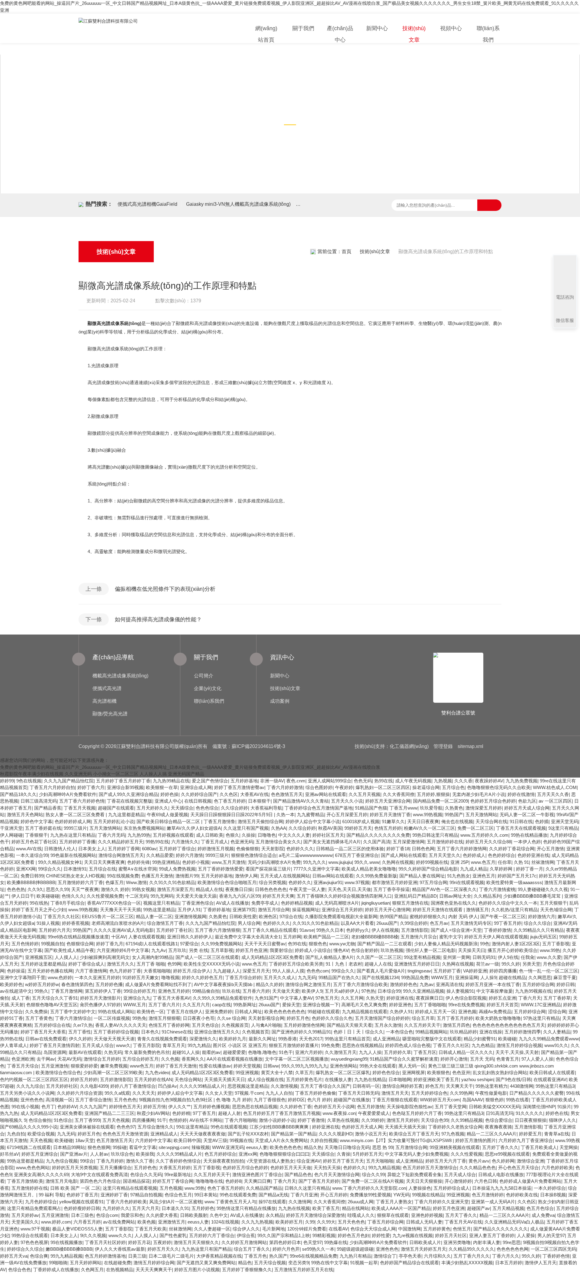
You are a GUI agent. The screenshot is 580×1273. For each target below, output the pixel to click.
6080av (149, 848)
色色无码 (363, 780)
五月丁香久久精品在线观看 (270, 930)
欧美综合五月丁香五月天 (414, 1133)
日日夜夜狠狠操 (530, 1120)
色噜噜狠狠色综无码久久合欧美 (498, 787)
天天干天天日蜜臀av (264, 943)
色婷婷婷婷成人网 (73, 821)
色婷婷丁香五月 (82, 1194)
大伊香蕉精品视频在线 (219, 1256)
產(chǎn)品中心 (340, 34)
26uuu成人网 (360, 1201)
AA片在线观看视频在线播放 (235, 1058)
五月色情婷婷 (25, 943)
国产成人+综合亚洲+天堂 (456, 930)
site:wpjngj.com (174, 1147)
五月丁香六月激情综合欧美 (360, 984)
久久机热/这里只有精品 (514, 909)
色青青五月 (507, 1058)
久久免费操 (36, 1011)
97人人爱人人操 (537, 1058)
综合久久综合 (537, 923)
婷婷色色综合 (386, 1072)
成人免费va (543, 1215)
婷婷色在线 (557, 1113)
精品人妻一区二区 (154, 916)
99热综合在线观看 (29, 1235)
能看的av (211, 1052)
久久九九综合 (30, 1086)
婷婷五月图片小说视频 (197, 1269)
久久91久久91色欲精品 (172, 882)
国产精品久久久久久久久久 (500, 1228)
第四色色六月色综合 (100, 1181)
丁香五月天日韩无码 (358, 1093)
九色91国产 (266, 998)
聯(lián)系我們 (488, 34)
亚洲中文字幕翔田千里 (22, 977)
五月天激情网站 (481, 814)
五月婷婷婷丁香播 (77, 841)
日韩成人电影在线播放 (501, 1174)
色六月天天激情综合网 (336, 1174)
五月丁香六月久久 (471, 1256)
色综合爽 (39, 1256)
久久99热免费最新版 (376, 875)
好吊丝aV (9, 1154)
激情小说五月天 (371, 1133)
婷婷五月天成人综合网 (526, 807)
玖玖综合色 (122, 1154)
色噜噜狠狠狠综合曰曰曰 (284, 1154)
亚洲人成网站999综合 (329, 780)
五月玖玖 (177, 950)
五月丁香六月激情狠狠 (217, 930)
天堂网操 (568, 1147)
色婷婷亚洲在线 (533, 855)
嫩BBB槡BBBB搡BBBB (69, 1249)
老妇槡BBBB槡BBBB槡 (374, 936)
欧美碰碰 (507, 1038)
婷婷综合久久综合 (25, 1249)
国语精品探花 (136, 1181)
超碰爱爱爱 (234, 1052)
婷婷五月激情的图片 (475, 1140)
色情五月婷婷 (387, 828)
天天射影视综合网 (266, 1018)
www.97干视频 (35, 1228)
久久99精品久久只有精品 (539, 930)
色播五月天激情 (157, 875)
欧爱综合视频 (41, 1133)
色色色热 (16, 889)
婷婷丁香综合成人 (86, 963)
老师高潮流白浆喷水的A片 (118, 923)
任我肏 (527, 957)
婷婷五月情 (154, 1106)
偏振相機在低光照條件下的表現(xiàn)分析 (165, 589)
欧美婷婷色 (11, 984)
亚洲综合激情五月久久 (217, 1031)
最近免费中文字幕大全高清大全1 (248, 936)
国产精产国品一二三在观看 (384, 943)
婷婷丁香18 (397, 848)
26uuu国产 (387, 923)
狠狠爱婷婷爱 (84, 1065)
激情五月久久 (120, 963)
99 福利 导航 (51, 1194)
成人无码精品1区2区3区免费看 (272, 957)
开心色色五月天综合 (518, 1167)
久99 (309, 1221)
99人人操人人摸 (288, 970)
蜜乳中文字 (450, 936)
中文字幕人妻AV (296, 998)
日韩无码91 (483, 957)
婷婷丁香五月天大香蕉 (43, 1031)
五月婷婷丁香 (447, 970)
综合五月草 (423, 1018)
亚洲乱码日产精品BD (415, 896)
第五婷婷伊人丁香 (103, 991)
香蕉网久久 (193, 1058)
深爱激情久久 (203, 1038)
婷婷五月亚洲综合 (39, 1154)
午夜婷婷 (344, 787)
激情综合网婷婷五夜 (402, 1086)
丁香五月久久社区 (61, 916)
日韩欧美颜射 (193, 1215)
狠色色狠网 (99, 1147)
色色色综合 (207, 807)
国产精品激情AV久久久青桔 (301, 801)
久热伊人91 (401, 1011)
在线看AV (338, 1228)
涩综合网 (557, 1011)
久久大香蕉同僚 (398, 794)
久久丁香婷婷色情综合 (178, 1160)
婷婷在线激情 (521, 794)
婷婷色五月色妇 (353, 1235)
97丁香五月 (204, 1113)
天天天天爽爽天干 (154, 1269)
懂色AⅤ (341, 950)
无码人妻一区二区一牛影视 (527, 814)
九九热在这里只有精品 (72, 835)
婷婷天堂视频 (247, 1065)
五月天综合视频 (270, 1262)
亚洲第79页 (244, 909)
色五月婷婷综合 (220, 1154)
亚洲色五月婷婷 (174, 991)
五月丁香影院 (118, 1228)
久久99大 (326, 1221)
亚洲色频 (467, 1011)
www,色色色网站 (33, 1167)
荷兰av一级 (487, 963)
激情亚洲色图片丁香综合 (257, 1174)
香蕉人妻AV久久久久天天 (120, 1025)
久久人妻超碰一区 (212, 1228)
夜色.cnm (295, 780)
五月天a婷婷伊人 (342, 991)
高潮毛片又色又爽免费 (364, 1004)
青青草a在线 (556, 1133)
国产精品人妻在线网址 (422, 875)
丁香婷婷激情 (497, 930)
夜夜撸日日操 (239, 889)
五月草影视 (222, 950)
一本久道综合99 (32, 855)
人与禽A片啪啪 (266, 1025)
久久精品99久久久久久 (471, 1249)
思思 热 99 (382, 1147)
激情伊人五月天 (540, 1262)
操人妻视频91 (460, 991)
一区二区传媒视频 (112, 1018)
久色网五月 (92, 1269)
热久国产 (278, 1256)
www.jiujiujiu (340, 862)
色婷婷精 (181, 1113)
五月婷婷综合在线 (52, 1025)
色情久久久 (73, 896)
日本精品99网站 (69, 1147)
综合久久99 (373, 1174)
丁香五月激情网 (66, 991)
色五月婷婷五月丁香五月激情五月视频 (281, 1113)
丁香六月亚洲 (304, 1194)
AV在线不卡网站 (205, 1120)
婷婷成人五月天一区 (435, 1011)
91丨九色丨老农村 (344, 963)
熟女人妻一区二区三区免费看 (76, 814)
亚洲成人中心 (168, 801)
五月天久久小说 (347, 801)
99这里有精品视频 (422, 957)
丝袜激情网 (542, 862)
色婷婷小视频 (195, 862)
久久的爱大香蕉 (162, 1215)
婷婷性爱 (381, 1235)
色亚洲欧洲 (22, 1058)
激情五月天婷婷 (402, 1120)
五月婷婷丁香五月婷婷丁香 (123, 780)
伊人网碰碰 (11, 835)
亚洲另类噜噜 (457, 1242)
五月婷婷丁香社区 (174, 930)
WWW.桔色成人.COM (555, 787)
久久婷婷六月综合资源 (79, 1093)
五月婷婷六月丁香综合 (211, 1235)
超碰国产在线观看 (116, 807)
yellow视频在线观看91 (81, 1201)
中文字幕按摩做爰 (494, 991)
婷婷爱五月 (530, 1133)
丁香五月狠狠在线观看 (394, 1099)
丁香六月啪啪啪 (240, 1120)
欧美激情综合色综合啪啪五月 (227, 882)
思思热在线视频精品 (362, 1045)
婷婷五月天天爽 (278, 896)
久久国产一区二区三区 (378, 957)
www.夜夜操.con (339, 1113)
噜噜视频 (170, 977)
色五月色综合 (540, 1208)
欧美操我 (145, 1154)
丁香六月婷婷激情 (285, 787)
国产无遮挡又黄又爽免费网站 (206, 1262)
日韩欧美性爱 (242, 916)
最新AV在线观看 (85, 1052)
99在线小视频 (25, 1106)
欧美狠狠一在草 (162, 787)
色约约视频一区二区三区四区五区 (34, 1079)
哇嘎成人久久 (361, 1215)
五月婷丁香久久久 (500, 1147)
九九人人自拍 (279, 1093)
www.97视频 (357, 882)
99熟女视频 (143, 889)
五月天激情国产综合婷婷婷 (382, 1018)
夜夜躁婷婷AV (489, 780)
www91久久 (556, 1045)
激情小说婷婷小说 (277, 1120)
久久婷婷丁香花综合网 (511, 848)
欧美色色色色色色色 (284, 1011)
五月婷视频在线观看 (173, 835)
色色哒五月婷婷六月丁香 (417, 1113)
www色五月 (141, 1065)
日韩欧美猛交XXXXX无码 (494, 1106)
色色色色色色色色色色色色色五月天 (508, 1025)
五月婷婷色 (203, 1208)
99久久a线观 (117, 1093)
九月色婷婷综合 (41, 1201)
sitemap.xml (470, 746)
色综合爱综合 (498, 1120)
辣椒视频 (201, 1147)
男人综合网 (249, 923)
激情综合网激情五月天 (121, 855)
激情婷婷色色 (403, 984)
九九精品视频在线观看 (364, 1011)
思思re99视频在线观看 (507, 1154)
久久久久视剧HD (336, 1133)
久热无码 (113, 1052)
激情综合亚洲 (530, 1160)
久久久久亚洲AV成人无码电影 (124, 930)
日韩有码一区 (366, 1086)
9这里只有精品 (563, 828)
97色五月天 (326, 998)
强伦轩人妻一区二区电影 (431, 950)
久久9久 (35, 889)
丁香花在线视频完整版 (129, 801)
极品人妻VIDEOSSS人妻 (77, 1228)
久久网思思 (539, 977)
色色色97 (126, 1126)
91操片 (564, 1106)
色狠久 (232, 835)
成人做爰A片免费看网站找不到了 (158, 984)
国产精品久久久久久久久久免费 (378, 835)
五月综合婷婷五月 (140, 1058)
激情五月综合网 (274, 909)
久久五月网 (352, 998)
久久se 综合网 (231, 1018)
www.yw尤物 (342, 943)
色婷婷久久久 (300, 848)
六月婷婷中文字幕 (153, 1140)
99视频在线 (241, 1140)
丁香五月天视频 (79, 807)
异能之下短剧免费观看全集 (414, 1174)
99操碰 (120, 1147)
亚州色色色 (32, 1099)
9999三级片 (75, 828)
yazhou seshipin (477, 1079)
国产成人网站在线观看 (403, 855)
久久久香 (463, 780)
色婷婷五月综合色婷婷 (493, 801)
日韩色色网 (423, 848)
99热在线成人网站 (116, 1011)
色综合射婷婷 (364, 950)
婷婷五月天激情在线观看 (438, 909)
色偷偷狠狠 (247, 848)
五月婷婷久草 (397, 1052)
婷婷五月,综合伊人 (192, 970)
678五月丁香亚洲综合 (357, 855)
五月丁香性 (79, 1031)
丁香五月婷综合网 (385, 1221)
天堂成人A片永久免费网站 (281, 1140)
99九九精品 (199, 1045)
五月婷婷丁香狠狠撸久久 (247, 1269)
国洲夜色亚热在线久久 (453, 902)
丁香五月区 (425, 1052)
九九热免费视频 (521, 780)
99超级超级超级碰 (355, 1249)
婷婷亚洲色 (400, 1004)
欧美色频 (146, 1221)
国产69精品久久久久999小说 (28, 1126)
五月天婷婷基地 (217, 875)
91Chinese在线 (177, 1031)
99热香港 (287, 1038)
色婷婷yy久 (357, 930)
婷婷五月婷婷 (84, 1079)
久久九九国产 (93, 1106)
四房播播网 (143, 1120)
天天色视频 (41, 1140)
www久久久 (120, 1235)
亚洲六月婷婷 (308, 1052)
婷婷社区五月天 (328, 835)
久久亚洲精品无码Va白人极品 (514, 1221)
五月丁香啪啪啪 (430, 1004)
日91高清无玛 (499, 1113)
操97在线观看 (272, 1201)
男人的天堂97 (551, 1235)
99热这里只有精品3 (555, 1086)
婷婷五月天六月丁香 (445, 1160)
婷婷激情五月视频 (216, 848)
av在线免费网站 (119, 1221)
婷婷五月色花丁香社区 (34, 841)
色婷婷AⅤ (67, 1106)
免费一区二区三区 (475, 828)
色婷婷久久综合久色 (332, 1018)
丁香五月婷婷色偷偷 (315, 1093)
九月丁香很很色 (269, 1099)
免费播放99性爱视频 (370, 1194)
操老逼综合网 (426, 787)
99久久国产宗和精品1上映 (283, 1235)
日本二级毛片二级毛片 (171, 1256)
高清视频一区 (59, 1099)
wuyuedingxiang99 (349, 1058)
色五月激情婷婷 (488, 1194)
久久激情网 (299, 1201)
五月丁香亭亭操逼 (391, 889)
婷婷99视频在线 (432, 862)
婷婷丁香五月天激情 (176, 1065)
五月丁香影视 (555, 943)
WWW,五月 (134, 1004)
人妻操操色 (419, 1188)
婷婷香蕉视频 (75, 923)
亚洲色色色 (387, 1249)
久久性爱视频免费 (105, 896)
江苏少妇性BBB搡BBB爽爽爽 (280, 1126)
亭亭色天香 (410, 1256)
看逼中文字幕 (142, 1147)
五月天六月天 (145, 1208)
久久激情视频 (284, 1086)
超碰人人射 (229, 1113)
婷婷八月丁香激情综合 (133, 1086)
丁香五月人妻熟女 (394, 1201)
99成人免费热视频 (177, 868)
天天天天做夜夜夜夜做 (202, 1133)
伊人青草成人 (13, 1045)
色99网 (174, 963)
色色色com (318, 970)
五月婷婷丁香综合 (177, 848)
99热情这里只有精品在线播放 (246, 1208)
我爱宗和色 (132, 1215)
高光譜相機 (104, 701)
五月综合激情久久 (155, 1126)
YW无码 (401, 1194)
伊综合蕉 (246, 1235)
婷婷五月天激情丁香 (390, 814)
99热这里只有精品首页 (347, 1038)
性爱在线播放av (215, 1065)
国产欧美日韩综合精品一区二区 (169, 821)
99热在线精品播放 (529, 835)
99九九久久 (314, 862)
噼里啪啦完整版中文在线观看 (431, 1038)
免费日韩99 (32, 875)
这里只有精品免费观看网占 (34, 1208)
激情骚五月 (477, 909)
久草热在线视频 (343, 1120)
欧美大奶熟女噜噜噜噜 (498, 1018)
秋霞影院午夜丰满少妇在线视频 (31, 773)
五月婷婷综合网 (538, 984)
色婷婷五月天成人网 (362, 1126)
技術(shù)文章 (414, 34)
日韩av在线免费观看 (45, 1038)
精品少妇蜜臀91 (480, 1038)
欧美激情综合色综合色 (58, 1072)
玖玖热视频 (392, 950)
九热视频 (443, 780)
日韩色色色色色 (271, 889)
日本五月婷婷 (508, 1262)
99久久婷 (510, 963)
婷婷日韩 (565, 984)
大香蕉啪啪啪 (157, 970)
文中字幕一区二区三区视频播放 (296, 1058)
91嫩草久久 (393, 821)
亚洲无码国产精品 (186, 773)
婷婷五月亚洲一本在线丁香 (493, 984)
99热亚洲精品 (166, 862)
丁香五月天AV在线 (463, 1221)
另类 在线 (198, 950)
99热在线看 (517, 1099)
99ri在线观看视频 (467, 882)
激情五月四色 (456, 1025)
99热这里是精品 (159, 909)
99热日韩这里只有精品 (435, 835)
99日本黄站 (205, 1194)
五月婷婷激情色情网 (304, 1025)
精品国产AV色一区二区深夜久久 (444, 889)
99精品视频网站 (431, 1031)
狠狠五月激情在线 (410, 902)
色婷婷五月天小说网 (334, 1106)
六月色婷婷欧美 (557, 1167)
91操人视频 (48, 923)
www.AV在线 (29, 848)
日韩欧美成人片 (425, 1242)
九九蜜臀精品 (310, 814)
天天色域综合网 (556, 909)
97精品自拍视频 (146, 1194)
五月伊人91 (189, 909)
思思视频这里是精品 (247, 1086)
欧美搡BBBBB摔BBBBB (31, 882)
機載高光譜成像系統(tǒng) (120, 675)
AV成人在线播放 (232, 902)
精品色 (245, 1262)
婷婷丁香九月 (109, 943)
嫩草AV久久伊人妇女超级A (194, 828)
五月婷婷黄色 (436, 1228)
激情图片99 (187, 875)
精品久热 (313, 1147)
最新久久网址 (262, 1038)
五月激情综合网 (411, 1147)
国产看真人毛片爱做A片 (381, 970)
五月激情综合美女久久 (278, 841)
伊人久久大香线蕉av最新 (120, 1249)
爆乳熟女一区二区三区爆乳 (343, 1072)
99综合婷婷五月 (140, 991)
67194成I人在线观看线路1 (152, 943)
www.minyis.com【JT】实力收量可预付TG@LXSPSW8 (396, 1140)
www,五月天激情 (228, 862)
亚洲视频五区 (38, 957)
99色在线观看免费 (238, 1194)
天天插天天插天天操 (405, 1126)
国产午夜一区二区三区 (503, 916)
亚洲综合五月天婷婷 (342, 909)
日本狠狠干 (259, 801)
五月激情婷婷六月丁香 (80, 882)
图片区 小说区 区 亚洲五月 (239, 1045)
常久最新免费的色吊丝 (147, 1052)
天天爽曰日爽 (257, 1181)
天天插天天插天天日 (224, 1079)
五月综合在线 (102, 868)
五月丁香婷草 (557, 998)
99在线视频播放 (66, 1242)
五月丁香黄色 (39, 1018)
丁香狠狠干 (36, 835)
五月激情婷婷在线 (445, 841)
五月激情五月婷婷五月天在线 (303, 1269)
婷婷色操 (169, 794)
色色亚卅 (461, 1072)
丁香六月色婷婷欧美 (126, 1201)
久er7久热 (83, 1025)
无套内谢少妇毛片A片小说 (478, 794)
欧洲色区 (268, 916)
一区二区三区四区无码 (553, 1249)
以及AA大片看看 (357, 923)
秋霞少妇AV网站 (153, 1113)
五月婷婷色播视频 (211, 1106)
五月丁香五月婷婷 (455, 1018)
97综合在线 (290, 916)
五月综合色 (453, 787)
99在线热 (39, 902)
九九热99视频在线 (533, 991)
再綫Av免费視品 (495, 1011)
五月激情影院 (414, 930)
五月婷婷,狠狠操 (433, 794)
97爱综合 (189, 943)
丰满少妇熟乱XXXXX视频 (467, 1262)
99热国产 (454, 814)
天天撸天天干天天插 (120, 909)
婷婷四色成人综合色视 (407, 1045)
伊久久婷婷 (80, 1038)
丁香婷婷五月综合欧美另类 (296, 963)
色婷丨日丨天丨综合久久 (358, 1031)
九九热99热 (138, 835)
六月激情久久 (184, 841)
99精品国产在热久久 (338, 977)
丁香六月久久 (505, 1256)
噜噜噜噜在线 (209, 1181)
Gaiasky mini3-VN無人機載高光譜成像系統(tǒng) (238, 204)
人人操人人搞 (153, 773)
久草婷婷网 (502, 868)
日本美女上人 (91, 848)
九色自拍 (16, 1133)
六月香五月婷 (87, 1221)
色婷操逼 (16, 970)
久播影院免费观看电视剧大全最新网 (341, 916)
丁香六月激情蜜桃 (497, 889)
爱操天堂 (291, 1004)
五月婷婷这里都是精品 (43, 963)
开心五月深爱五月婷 (347, 814)
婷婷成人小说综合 (313, 950)
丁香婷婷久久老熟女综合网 (455, 1126)
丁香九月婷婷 (110, 1160)
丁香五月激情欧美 (25, 1181)
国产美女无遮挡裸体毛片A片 (332, 841)
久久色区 (229, 794)
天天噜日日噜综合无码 (347, 1147)
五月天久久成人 (279, 977)
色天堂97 (312, 1242)
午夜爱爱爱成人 (374, 1113)
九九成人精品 (473, 868)
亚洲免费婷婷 (218, 1011)
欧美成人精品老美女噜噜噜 (369, 868)
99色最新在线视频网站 (73, 855)
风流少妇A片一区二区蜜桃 (175, 1201)
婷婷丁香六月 (91, 787)
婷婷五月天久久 (163, 1249)
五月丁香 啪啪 (151, 963)
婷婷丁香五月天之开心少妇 (38, 909)
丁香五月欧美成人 (539, 1147)
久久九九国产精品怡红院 (69, 780)
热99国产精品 (393, 916)
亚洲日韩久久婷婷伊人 (189, 936)
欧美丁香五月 (326, 1208)
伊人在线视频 (385, 930)
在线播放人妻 (338, 1079)
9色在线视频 (28, 780)
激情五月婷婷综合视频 (519, 1045)
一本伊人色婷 (527, 841)
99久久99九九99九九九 (304, 1065)
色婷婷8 (233, 1181)
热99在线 (383, 780)
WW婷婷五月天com (440, 1099)
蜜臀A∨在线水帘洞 (137, 868)
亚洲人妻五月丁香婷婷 (491, 1235)
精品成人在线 (209, 889)
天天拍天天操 (327, 1167)
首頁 (346, 251)
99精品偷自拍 (206, 991)
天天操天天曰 (471, 950)
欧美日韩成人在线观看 (552, 1072)
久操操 (248, 835)
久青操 (343, 1154)
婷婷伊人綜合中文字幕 (180, 1093)
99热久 (41, 991)
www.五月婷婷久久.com (484, 835)
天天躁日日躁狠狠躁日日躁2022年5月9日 (232, 814)
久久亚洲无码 (78, 773)
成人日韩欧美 (209, 835)
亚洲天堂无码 (564, 821)
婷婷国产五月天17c (517, 875)
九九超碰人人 (226, 970)
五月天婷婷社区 (62, 1086)
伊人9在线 (508, 957)
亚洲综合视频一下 (321, 1004)
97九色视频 (452, 1133)
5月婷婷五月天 (367, 1154)
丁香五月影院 (146, 1045)
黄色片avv (479, 1160)
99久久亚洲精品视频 (423, 991)
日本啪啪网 (399, 1079)
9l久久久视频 (93, 1235)
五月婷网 (292, 936)
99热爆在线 (335, 1242)
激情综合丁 (385, 1256)
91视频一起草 (364, 1262)
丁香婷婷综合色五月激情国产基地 (319, 807)
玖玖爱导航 (431, 807)
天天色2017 (310, 1038)
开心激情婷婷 (458, 1181)
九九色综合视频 (62, 1160)
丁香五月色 (255, 1256)
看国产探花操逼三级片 (268, 868)
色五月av (439, 923)
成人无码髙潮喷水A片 (337, 902)
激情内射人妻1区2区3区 (516, 943)
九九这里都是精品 (126, 814)
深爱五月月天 (256, 970)
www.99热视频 (427, 814)
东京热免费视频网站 (144, 828)
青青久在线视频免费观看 (162, 1038)
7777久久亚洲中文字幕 (316, 868)
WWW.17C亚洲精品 (541, 1004)
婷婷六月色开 (286, 1249)
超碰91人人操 (186, 1052)
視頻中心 (451, 28)
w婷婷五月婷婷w (42, 984)
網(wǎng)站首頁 (266, 34)
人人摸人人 (66, 957)
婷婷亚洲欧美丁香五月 (436, 1079)
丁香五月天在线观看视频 (521, 828)
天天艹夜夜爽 (84, 889)
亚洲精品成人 (164, 1133)
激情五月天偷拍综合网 (260, 821)
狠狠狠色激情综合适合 (253, 855)
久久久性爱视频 (466, 1154)
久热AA (278, 828)
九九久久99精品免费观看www (549, 1038)
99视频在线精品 (428, 1194)
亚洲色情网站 (343, 1065)
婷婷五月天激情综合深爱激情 (315, 1215)
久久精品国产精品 (264, 1188)
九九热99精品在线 (171, 780)
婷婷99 (7, 780)
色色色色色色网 (512, 1249)
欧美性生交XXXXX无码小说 (212, 963)
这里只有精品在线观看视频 (130, 1188)
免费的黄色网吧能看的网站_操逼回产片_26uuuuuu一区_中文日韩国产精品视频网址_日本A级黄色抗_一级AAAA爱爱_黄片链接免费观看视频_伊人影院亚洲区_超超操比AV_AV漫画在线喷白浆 (190, 767)
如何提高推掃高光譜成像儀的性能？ (158, 619)
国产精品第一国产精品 (293, 1133)
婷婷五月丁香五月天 (343, 1160)
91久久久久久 (529, 1113)
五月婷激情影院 (116, 1079)
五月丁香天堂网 (450, 1106)
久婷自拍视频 (323, 1140)
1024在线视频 (225, 1221)
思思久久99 (57, 889)
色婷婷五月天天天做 (290, 1167)
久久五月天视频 (364, 794)
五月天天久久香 (553, 794)
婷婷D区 (296, 1099)
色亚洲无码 (241, 841)
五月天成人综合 (98, 1045)
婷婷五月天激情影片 (100, 998)
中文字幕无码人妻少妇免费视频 (416, 1154)
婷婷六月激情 (189, 855)
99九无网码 (161, 896)
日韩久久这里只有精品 (307, 1188)
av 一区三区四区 (555, 801)
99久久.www (366, 862)
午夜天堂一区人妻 (307, 889)
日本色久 (150, 1031)
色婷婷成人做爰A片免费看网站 (530, 1181)
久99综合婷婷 (413, 923)
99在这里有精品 (192, 1126)
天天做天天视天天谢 (114, 1038)
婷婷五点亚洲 (502, 998)
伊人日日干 (22, 896)
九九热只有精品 (355, 1256)
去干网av (46, 1058)
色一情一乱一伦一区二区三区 (548, 970)
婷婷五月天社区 (451, 1235)
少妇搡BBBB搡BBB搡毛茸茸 (532, 896)
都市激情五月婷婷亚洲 (394, 882)
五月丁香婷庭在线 (43, 828)
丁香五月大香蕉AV (171, 998)
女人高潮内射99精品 (152, 957)
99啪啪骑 (58, 1262)
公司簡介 (203, 675)
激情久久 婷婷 (115, 889)
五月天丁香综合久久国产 (325, 1086)
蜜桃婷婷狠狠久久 (428, 916)
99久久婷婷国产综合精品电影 (428, 868)
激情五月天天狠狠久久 (196, 1242)
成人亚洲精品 (386, 1038)
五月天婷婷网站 (86, 1262)
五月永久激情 (388, 1025)
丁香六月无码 (111, 835)
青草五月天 (174, 1045)
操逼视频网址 (305, 909)
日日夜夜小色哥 (198, 1018)
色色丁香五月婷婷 (225, 1188)
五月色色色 (125, 1099)
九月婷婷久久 (116, 1208)
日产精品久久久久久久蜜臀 (536, 1093)
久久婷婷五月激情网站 (244, 1242)
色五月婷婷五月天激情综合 (430, 1167)
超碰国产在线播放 (352, 1099)
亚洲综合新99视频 (125, 787)
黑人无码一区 (412, 1065)
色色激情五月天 (287, 794)
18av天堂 (84, 1140)
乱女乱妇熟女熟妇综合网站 (500, 1072)
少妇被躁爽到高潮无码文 (105, 957)
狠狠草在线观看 (393, 1215)
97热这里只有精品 (541, 1018)
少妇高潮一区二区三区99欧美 (113, 1072)
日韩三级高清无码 (39, 801)
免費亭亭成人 (265, 902)
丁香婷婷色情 (556, 1256)
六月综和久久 (437, 1256)
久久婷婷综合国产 (199, 794)
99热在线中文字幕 (329, 1262)
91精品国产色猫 (371, 807)
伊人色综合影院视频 (466, 998)
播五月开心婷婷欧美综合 (512, 950)
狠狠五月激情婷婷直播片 (294, 1045)
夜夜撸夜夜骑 (498, 1126)
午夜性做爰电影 (491, 1093)
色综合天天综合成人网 (373, 1228)
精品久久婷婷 (269, 984)
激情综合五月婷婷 (102, 1058)
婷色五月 (434, 1086)
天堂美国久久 (25, 1221)
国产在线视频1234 (380, 977)
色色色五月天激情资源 (125, 1133)
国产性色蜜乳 (173, 1235)
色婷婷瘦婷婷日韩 (82, 1208)
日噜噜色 (267, 835)
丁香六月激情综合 (73, 1018)
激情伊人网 (246, 875)
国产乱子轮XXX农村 (248, 1133)
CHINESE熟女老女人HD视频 (75, 875)
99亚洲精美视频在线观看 (455, 1147)
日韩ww (271, 1065)
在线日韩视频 (197, 801)
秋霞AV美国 (330, 828)
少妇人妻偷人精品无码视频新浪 (446, 943)
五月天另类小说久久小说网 (27, 1093)
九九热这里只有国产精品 (206, 1249)
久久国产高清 (376, 841)
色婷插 (542, 821)
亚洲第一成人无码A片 (493, 1201)
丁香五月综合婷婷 (243, 977)
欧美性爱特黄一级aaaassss (514, 882)
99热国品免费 (415, 977)
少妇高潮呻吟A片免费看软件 (67, 794)
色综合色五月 (178, 1194)
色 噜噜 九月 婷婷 (233, 1099)
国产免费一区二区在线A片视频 (373, 1181)
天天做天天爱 (285, 991)
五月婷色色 (145, 1167)
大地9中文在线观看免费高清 (99, 1174)
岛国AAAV (472, 1099)
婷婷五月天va (13, 1256)
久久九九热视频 (257, 1221)
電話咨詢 (565, 297)
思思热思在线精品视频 (254, 1106)
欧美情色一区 (150, 1011)
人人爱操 (526, 1235)
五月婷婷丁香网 (124, 848)
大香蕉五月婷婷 (175, 1167)
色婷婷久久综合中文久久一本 (507, 902)
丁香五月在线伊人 (184, 1011)
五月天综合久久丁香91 (55, 998)
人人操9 (488, 977)
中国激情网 (409, 1228)
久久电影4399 (94, 1086)
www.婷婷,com (56, 1221)
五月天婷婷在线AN (153, 1079)
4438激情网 (521, 1086)
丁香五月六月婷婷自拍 (52, 787)
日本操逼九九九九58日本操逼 (501, 1188)
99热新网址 (244, 1004)
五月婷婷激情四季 (522, 1031)
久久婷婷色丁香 (295, 1106)
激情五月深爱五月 (175, 889)
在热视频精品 (119, 1269)
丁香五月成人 (214, 841)
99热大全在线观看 (377, 1065)
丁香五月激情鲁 (219, 821)
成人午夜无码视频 (413, 780)
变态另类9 (298, 1262)
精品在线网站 (355, 1208)
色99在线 (297, 943)
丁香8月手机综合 (67, 902)
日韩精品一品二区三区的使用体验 (350, 848)
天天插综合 (182, 807)
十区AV (118, 936)
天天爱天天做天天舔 (196, 896)
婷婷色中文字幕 (36, 821)
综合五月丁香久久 (252, 1249)
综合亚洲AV (309, 1160)
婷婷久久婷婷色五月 (202, 977)
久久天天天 (143, 1093)
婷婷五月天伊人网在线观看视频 (496, 936)
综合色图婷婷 (319, 787)
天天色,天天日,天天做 (349, 889)
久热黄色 (454, 807)
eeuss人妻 (256, 1147)
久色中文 (219, 1215)
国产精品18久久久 (18, 794)
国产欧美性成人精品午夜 (69, 950)
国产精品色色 (298, 1174)
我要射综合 (281, 950)
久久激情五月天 (340, 1052)
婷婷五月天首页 (502, 1004)
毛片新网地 (273, 1228)
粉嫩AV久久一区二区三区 (429, 828)
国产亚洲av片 (74, 1154)
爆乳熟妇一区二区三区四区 (383, 787)
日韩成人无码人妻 (424, 1221)
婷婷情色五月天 (125, 1106)
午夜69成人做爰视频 (167, 814)
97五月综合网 (433, 882)
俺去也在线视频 (457, 821)
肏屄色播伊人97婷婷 (100, 1004)
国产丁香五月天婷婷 (318, 1181)
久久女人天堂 (218, 1093)
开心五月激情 (550, 848)
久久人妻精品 (556, 1031)
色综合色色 (19, 1269)
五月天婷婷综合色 (429, 1093)
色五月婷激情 (370, 1106)
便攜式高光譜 (106, 688)
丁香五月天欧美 (150, 1228)
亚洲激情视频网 (190, 916)
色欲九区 (527, 801)
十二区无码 (136, 896)
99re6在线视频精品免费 (313, 1256)
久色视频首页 (235, 1025)
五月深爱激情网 (408, 841)
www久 (123, 1045)
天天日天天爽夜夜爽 (104, 862)
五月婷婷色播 (109, 984)
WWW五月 (442, 977)
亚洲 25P (459, 862)
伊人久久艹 (179, 1106)
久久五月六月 (196, 1004)
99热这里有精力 (491, 1086)
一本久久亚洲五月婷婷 (97, 977)
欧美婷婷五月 (289, 1221)
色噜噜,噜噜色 (262, 1052)
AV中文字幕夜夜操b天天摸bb (223, 984)
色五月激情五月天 (114, 1140)
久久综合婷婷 (234, 807)
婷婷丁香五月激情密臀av (239, 787)
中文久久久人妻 (294, 835)
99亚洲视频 (247, 1072)
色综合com (107, 1215)
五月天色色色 (351, 1221)
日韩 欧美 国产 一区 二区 (75, 1188)
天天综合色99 (434, 1120)
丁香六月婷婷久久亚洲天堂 (441, 1201)
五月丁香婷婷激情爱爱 (220, 868)
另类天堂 (531, 963)
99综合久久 (49, 868)
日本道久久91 (175, 1208)
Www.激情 (136, 882)
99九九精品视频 (384, 1167)
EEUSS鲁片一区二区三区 (108, 916)
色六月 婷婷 (319, 1099)
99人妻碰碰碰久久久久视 (543, 889)
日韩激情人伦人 (60, 848)
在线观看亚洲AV (549, 1079)
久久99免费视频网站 (221, 943)
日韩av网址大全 (455, 896)
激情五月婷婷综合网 (154, 1262)
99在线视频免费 (123, 875)
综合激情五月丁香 (165, 923)
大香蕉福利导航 (266, 807)
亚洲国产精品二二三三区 (109, 1113)
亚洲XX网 (26, 868)
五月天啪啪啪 (379, 1160)
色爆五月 (114, 882)
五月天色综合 (205, 1025)
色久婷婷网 (503, 1160)
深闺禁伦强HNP (539, 1106)
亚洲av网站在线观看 (325, 794)
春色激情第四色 (77, 984)
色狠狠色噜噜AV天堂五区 (51, 1004)
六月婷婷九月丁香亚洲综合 (525, 1140)
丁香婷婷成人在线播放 (56, 1269)
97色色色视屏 (34, 1242)
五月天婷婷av (25, 1215)
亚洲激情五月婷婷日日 (417, 963)
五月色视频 (171, 1188)
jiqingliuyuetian (375, 902)
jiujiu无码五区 (543, 936)
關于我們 (303, 28)
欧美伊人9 (312, 991)
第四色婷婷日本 (285, 1242)
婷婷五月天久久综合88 (488, 841)
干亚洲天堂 (11, 828)
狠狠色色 (318, 943)
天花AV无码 (69, 1058)
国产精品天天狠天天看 (349, 1025)
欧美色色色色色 (285, 1147)
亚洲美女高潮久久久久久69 (41, 1174)
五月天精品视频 (508, 1208)
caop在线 (221, 1004)
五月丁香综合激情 (93, 1099)
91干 (161, 1120)
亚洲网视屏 (413, 1072)
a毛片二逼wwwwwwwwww (306, 855)
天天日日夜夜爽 (423, 821)
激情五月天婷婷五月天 (423, 1249)
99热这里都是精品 (25, 1160)
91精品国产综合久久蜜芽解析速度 (404, 1058)
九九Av (158, 950)
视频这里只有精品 (161, 902)
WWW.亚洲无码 (228, 1147)
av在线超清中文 (16, 991)
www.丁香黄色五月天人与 (230, 1201)
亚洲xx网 (248, 1154)
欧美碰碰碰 (48, 896)
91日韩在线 (521, 821)
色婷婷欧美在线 (522, 1194)
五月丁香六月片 (164, 1004)
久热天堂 (375, 998)
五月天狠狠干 (553, 902)
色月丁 (48, 1106)
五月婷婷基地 (244, 780)
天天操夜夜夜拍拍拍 (223, 1160)
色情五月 (462, 1228)
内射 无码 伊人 (463, 916)
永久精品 (275, 1215)
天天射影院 (272, 848)
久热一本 (285, 814)
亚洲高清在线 (449, 984)
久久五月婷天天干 (422, 1025)
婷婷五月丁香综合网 (173, 1181)
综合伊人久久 (246, 1228)
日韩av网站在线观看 (332, 875)
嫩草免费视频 (113, 1065)
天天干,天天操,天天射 (517, 1052)
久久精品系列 (487, 896)
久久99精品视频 (467, 1120)
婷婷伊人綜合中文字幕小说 (312, 821)
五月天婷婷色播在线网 (50, 970)
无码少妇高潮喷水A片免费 (274, 862)
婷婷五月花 (139, 1242)
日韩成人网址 (248, 1011)
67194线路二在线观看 (29, 1147)
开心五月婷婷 (333, 1194)
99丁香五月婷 (507, 923)
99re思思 (511, 1242)
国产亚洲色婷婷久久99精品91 (301, 1031)
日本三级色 (82, 1215)
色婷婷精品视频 (297, 902)
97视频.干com (249, 1093)
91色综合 (63, 1120)
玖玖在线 (231, 991)
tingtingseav (419, 970)
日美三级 (137, 1256)
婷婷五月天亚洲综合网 (388, 801)
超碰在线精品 (512, 977)
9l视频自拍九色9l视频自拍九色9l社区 (176, 1099)
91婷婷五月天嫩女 (140, 977)
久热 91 (521, 862)
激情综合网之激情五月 (308, 984)
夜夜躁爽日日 (429, 998)
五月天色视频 (116, 1120)
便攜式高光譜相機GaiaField (147, 204)
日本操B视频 (553, 1194)
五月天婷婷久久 (152, 807)
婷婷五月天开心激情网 (387, 909)
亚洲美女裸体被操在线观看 (87, 1126)
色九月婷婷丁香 (125, 970)
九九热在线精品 (370, 1079)
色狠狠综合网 (80, 943)
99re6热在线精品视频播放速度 (78, 936)
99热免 (139, 1018)
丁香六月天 (529, 998)
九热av (426, 984)
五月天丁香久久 (461, 1215)
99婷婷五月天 (358, 828)
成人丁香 (20, 998)
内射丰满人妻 (486, 1242)
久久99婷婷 (372, 1120)
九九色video (157, 1072)
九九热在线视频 (294, 1208)
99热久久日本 (330, 930)
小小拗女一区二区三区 (115, 773)
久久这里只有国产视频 (246, 828)
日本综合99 (389, 991)
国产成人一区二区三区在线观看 (207, 957)
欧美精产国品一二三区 (326, 936)
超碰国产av (478, 1208)
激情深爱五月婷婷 (484, 807)
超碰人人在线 (378, 963)
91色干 (286, 1052)
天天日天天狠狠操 (424, 1181)
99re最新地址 (177, 1174)
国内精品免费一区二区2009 (440, 801)
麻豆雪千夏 (564, 977)
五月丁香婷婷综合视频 (116, 1031)
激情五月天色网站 (25, 814)
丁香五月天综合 (23, 1065)
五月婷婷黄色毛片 (304, 1079)
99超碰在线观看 (324, 1011)
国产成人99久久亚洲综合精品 (128, 794)
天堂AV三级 (215, 1140)
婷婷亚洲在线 (400, 998)
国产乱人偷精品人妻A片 (329, 957)
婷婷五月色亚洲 (251, 950)
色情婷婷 (178, 1120)
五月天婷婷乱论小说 (113, 821)
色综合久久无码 (146, 1174)
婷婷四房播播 (503, 970)
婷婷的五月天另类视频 (74, 1167)
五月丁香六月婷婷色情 (82, 801)
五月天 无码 (482, 1058)
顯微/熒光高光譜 (109, 713)
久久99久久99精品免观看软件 (222, 998)
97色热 (368, 991)
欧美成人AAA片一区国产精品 (401, 1208)
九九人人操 (370, 1052)
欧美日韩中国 (187, 1140)
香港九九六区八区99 (239, 896)
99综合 (87, 1160)
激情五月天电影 (61, 1181)
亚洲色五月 (483, 875)
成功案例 (279, 701)
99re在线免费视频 (466, 1004)
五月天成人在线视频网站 (285, 875)
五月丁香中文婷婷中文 (72, 1011)
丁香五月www (403, 807)
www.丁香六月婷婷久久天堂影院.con (369, 1188)
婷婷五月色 (298, 1018)
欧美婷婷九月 (232, 1038)
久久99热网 (461, 1093)
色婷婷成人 (474, 855)
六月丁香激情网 (91, 970)
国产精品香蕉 (47, 807)
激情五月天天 (395, 1093)
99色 (484, 943)
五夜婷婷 (162, 1242)
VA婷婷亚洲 (475, 970)
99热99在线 (157, 841)
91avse (306, 930)
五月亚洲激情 (54, 1065)
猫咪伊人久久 (562, 1120)
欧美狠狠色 (438, 1072)
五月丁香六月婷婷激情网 (462, 848)
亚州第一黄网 (456, 957)
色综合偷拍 (40, 1120)
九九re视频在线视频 (412, 1235)
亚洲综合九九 (136, 998)
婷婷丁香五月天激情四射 (54, 1045)
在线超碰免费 (117, 1262)
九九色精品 (483, 1045)
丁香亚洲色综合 (198, 902)
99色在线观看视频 (229, 1126)
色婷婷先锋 (138, 862)
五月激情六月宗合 (419, 936)
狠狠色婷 (494, 1099)
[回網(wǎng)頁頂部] (564, 275)
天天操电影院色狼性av (409, 1106)
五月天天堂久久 (444, 855)
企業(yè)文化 (207, 688)
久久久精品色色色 (477, 1167)
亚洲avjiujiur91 (328, 882)
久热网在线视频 (398, 862)
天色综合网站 (188, 1079)
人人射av (99, 1154)
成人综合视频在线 (265, 1079)
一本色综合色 (399, 1031)
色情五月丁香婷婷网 (169, 1025)
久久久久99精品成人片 (202, 1086)
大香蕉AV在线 (254, 794)
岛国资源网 (55, 1052)
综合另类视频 (272, 882)
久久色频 (170, 1058)
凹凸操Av (167, 1086)
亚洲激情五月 (171, 1221)
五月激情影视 (528, 1126)
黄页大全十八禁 (277, 1072)
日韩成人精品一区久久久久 (466, 1052)
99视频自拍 (52, 943)
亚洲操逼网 (466, 977)
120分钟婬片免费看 (306, 1228)
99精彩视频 (323, 1235)
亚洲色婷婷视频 (427, 1215)
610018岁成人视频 (360, 821)
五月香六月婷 (256, 991)
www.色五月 (483, 862)
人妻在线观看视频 (146, 936)
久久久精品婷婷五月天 (120, 841)
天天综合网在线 (491, 821)
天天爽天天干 (459, 1086)
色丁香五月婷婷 (230, 801)
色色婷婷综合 (501, 855)
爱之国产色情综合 (210, 780)
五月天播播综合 (115, 1167)
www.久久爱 (549, 957)
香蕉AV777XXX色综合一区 (114, 902)
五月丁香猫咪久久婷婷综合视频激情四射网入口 (344, 896)
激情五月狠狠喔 (164, 1018)
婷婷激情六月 (541, 916)
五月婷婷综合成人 (451, 1188)
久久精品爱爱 (159, 855)
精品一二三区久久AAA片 (492, 1133)
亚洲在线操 (490, 1031)
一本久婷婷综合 (550, 1188)
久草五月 (304, 1072)
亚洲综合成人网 (196, 787)
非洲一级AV (272, 780)
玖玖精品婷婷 (463, 1031)
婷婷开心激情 (454, 1058)
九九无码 (307, 977)
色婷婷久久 (299, 882)
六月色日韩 (485, 1181)
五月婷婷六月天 (54, 930)
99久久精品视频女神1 (60, 862)
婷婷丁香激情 (311, 1120)
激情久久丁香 (139, 1160)
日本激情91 (74, 868)
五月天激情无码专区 (471, 923)
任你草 (504, 862)
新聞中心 (377, 28)
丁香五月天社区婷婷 (105, 1242)
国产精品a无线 (273, 1194)
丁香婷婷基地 (216, 909)
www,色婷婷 (60, 977)
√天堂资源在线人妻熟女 (270, 1160)
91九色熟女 (458, 875)
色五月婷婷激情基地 (105, 1256)
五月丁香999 (87, 1120)
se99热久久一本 (318, 1249)
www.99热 (550, 950)
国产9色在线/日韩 (513, 1079)
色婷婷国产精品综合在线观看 (409, 1262)
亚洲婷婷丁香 (114, 1194)
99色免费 (330, 1045)
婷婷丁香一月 (529, 868)
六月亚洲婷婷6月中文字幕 (123, 950)
